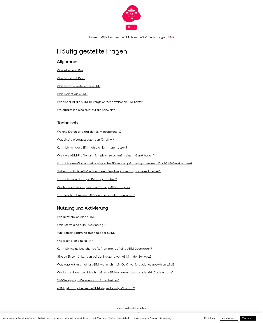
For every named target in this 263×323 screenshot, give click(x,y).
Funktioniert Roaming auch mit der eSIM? (86, 232)
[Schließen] (259, 318)
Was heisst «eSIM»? (71, 78)
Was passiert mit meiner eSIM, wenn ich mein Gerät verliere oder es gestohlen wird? (115, 264)
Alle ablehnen (228, 318)
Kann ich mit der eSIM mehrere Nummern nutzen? (92, 147)
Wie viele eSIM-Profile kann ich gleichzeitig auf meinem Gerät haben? (106, 155)
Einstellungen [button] (210, 318)
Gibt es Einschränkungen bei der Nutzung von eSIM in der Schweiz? (104, 256)
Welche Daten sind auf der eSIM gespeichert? (89, 131)
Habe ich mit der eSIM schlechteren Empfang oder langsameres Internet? (109, 171)
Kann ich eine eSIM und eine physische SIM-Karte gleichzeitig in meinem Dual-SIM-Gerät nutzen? (124, 163)
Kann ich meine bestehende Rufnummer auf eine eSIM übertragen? (104, 248)
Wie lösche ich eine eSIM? (75, 240)
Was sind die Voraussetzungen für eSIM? (85, 139)
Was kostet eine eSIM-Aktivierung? (81, 224)
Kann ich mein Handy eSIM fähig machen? (87, 179)
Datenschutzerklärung (160, 318)
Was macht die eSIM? (72, 94)
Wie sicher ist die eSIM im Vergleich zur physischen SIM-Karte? (100, 102)
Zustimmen (247, 318)
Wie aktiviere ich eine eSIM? (76, 217)
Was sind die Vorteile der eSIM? (78, 86)
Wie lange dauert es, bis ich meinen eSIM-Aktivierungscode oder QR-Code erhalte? (115, 272)
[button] (110, 37)
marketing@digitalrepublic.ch (132, 308)
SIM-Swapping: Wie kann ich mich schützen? (88, 280)
